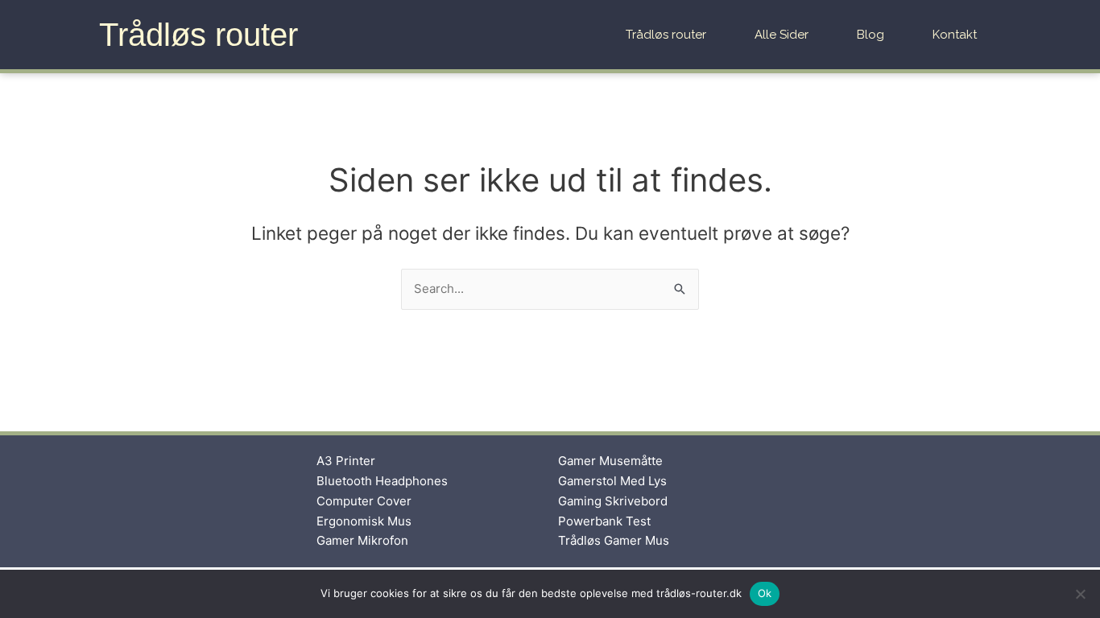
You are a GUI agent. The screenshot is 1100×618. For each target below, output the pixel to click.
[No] (1080, 594)
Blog (870, 34)
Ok (765, 593)
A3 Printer (345, 460)
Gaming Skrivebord (613, 501)
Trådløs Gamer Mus (613, 540)
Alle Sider (781, 34)
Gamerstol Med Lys (612, 480)
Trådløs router (198, 34)
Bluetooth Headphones (382, 480)
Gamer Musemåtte (610, 460)
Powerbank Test (604, 521)
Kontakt (955, 34)
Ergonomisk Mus (363, 521)
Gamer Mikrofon (362, 540)
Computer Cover (363, 501)
